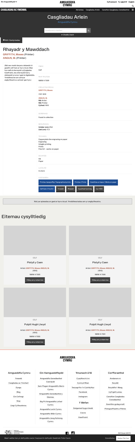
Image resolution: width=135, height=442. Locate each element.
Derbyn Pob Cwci (123, 438)
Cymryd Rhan (83, 383)
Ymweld (18, 378)
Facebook (83, 392)
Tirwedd (61, 189)
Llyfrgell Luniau (115, 392)
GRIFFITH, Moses (13, 54)
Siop (18, 401)
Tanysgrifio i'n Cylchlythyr (83, 387)
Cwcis (83, 413)
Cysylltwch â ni (83, 378)
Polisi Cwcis (66, 438)
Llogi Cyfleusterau (18, 405)
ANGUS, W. (9, 57)
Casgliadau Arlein (93, 10)
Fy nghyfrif (122, 2)
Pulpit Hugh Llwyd (35, 324)
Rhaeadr (71, 189)
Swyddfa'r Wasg (115, 387)
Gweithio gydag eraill (115, 404)
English (131, 2)
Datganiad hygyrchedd (83, 408)
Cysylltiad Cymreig (85, 189)
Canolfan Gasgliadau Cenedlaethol (115, 10)
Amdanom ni (115, 378)
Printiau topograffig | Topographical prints (55, 182)
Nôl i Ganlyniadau (12, 40)
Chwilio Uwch (68, 35)
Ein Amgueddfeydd (8, 2)
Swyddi (115, 383)
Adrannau (80, 10)
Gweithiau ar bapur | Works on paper (103, 182)
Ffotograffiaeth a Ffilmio (115, 409)
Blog (18, 392)
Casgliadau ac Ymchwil (14, 9)
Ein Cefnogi (18, 396)
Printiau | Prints (80, 182)
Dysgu (18, 387)
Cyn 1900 (99, 189)
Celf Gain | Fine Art (46, 189)
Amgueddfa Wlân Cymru (50, 414)
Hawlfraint (83, 417)
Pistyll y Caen (35, 262)
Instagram (82, 396)
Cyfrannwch (112, 2)
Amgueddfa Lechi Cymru (50, 409)
